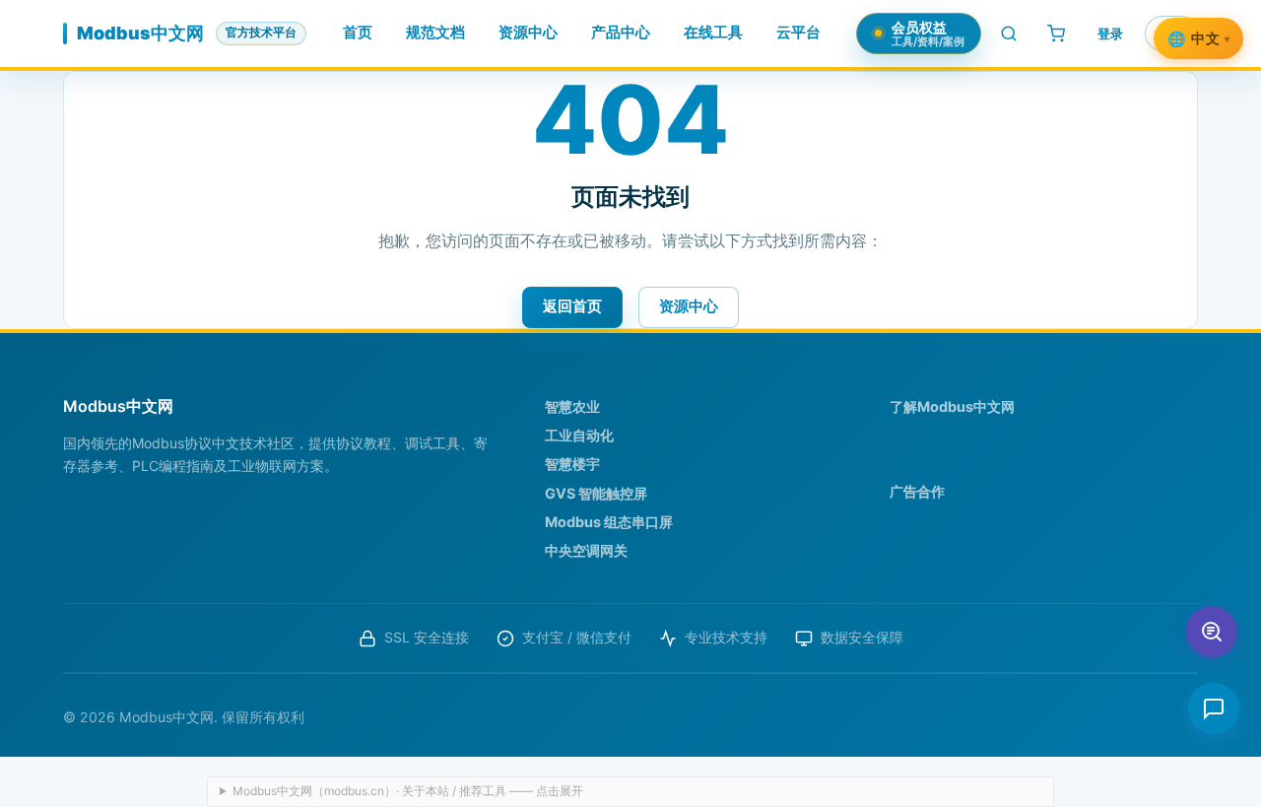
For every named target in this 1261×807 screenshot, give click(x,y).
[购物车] (1056, 33)
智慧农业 (572, 406)
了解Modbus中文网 (952, 406)
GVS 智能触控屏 (596, 493)
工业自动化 (579, 435)
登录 (1110, 33)
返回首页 (572, 306)
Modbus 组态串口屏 (609, 521)
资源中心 (528, 32)
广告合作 (917, 491)
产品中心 (620, 32)
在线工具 (713, 32)
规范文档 (435, 32)
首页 (357, 32)
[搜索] (1009, 33)
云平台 (798, 32)
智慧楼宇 (572, 463)
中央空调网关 (586, 550)
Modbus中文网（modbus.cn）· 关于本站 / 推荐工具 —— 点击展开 (407, 790)
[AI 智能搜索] (1211, 631)
